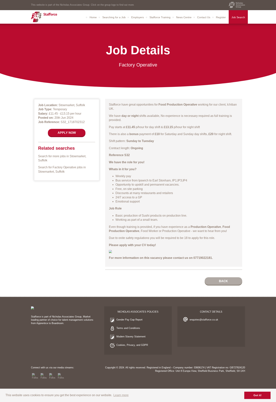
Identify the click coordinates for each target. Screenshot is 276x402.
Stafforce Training (159, 17)
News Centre (184, 17)
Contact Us (203, 17)
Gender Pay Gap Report (129, 319)
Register (221, 17)
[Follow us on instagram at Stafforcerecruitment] (52, 376)
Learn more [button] (121, 395)
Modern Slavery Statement (131, 336)
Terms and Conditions (128, 328)
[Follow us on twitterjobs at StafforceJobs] (44, 376)
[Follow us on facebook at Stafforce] (35, 376)
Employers (137, 17)
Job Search (238, 17)
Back (223, 281)
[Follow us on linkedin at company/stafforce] (61, 376)
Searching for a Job (114, 17)
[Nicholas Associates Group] (237, 5)
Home (93, 17)
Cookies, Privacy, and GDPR (132, 345)
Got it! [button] (257, 395)
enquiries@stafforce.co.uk (204, 319)
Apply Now (67, 132)
